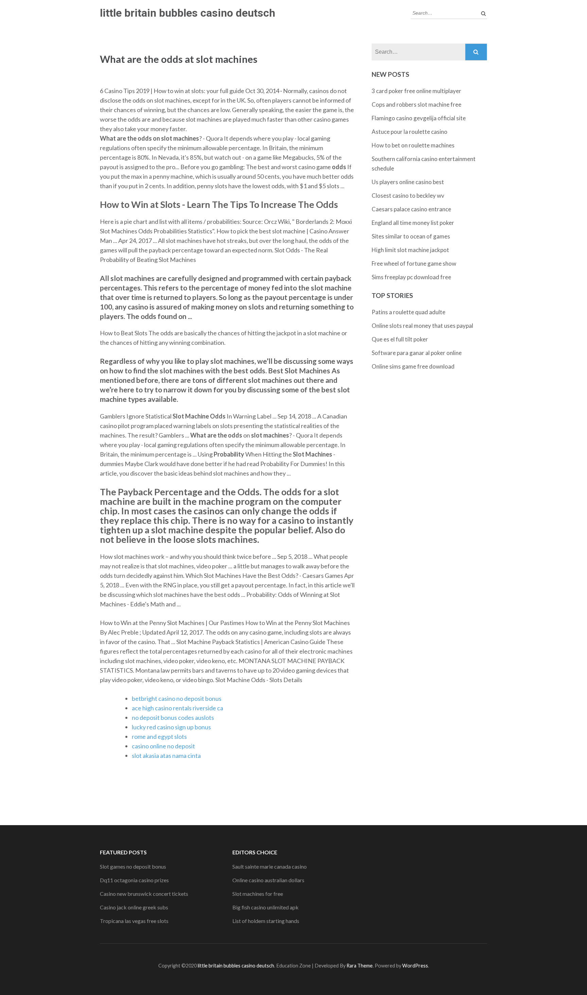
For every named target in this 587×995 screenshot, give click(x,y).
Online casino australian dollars (268, 880)
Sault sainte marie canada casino (269, 866)
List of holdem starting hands (265, 921)
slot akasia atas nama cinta (166, 755)
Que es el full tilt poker (400, 339)
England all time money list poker (413, 222)
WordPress (415, 966)
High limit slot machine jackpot (410, 249)
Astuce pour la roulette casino (409, 131)
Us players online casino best (408, 181)
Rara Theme (359, 966)
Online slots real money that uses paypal (422, 325)
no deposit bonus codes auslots (173, 717)
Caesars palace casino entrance (411, 209)
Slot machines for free (257, 893)
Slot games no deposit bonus (133, 866)
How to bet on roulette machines (413, 145)
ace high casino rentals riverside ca (177, 708)
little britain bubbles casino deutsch (187, 12)
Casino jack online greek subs (134, 907)
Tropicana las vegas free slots (134, 921)
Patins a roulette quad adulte (408, 312)
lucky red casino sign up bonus (171, 727)
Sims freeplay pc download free (411, 277)
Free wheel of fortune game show (414, 263)
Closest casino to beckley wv (408, 195)
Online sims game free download (413, 366)
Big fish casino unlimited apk (265, 907)
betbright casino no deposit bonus (176, 698)
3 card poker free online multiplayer (416, 90)
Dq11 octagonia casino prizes (134, 880)
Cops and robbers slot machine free (416, 104)
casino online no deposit (163, 746)
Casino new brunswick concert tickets (144, 893)
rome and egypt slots (159, 736)
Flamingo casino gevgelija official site (419, 118)
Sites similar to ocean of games (411, 236)
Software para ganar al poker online (417, 352)
